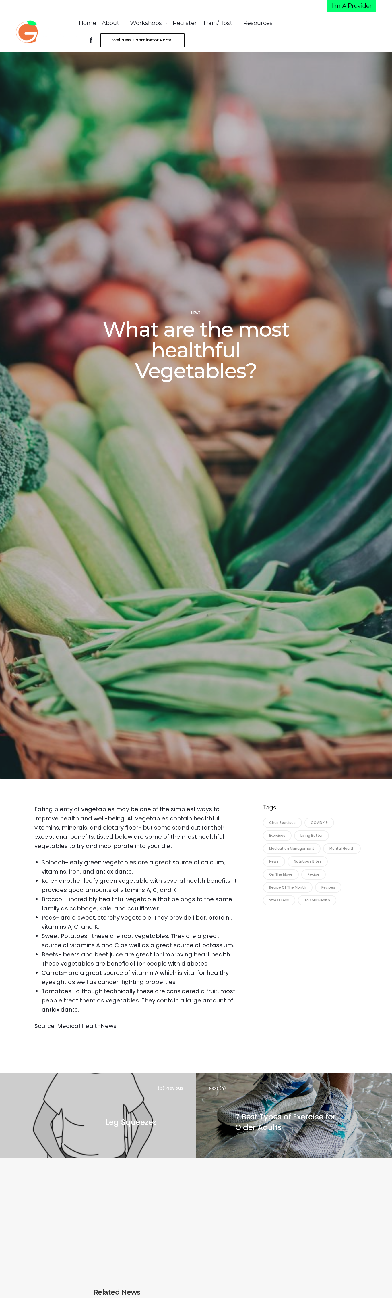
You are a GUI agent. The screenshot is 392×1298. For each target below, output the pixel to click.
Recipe (313, 874)
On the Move (280, 874)
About (110, 23)
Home (87, 23)
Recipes (328, 887)
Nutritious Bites (307, 861)
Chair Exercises (282, 822)
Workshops (146, 23)
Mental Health (341, 848)
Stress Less (279, 900)
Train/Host (217, 23)
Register (184, 23)
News (196, 313)
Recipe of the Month (287, 887)
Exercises (277, 835)
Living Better (311, 835)
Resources (258, 23)
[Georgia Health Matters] (47, 31)
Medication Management (291, 848)
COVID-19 (319, 822)
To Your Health (317, 900)
